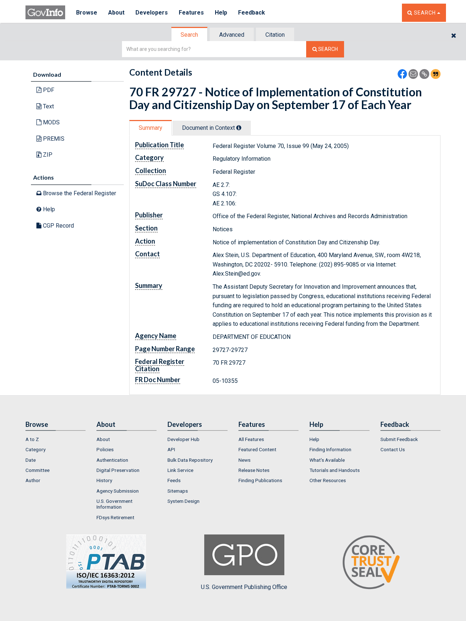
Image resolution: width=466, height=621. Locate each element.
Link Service (180, 470)
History (104, 480)
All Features (251, 439)
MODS (51, 122)
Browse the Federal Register (79, 193)
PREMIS (53, 138)
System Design (183, 501)
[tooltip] (238, 128)
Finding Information (330, 449)
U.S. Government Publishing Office (244, 587)
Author (32, 480)
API (171, 449)
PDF (48, 90)
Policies (105, 449)
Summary (150, 127)
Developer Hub (183, 439)
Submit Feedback (399, 439)
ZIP (47, 154)
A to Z (32, 439)
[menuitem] (55, 439)
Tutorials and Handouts (334, 470)
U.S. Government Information (114, 504)
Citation (275, 34)
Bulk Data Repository (190, 460)
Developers (151, 12)
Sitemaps (177, 491)
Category (35, 449)
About (116, 12)
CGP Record (58, 225)
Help (221, 12)
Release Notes (253, 470)
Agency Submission (117, 491)
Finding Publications (260, 480)
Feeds (174, 480)
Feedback (251, 12)
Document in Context (209, 127)
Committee (37, 470)
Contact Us (392, 449)
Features (191, 12)
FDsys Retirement (115, 517)
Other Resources (327, 480)
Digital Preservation (117, 470)
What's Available (327, 460)
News (244, 460)
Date (30, 460)
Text (48, 106)
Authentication (112, 460)
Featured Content (257, 449)
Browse (86, 12)
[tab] (189, 35)
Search (189, 34)
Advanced (231, 34)
